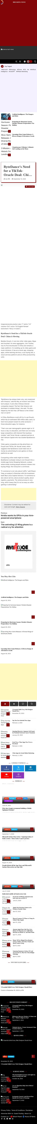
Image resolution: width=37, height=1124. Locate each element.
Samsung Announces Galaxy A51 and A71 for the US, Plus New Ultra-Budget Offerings (23, 952)
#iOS (24, 69)
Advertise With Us (7, 1113)
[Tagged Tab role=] (32, 704)
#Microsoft (4, 69)
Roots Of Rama (30, 1116)
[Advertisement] (18, 91)
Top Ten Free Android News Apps (21, 720)
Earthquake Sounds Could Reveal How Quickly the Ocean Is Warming (23, 1097)
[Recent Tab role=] (14, 704)
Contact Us (5, 1116)
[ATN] (18, 548)
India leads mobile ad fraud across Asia (14, 894)
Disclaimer (29, 1110)
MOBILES (19, 798)
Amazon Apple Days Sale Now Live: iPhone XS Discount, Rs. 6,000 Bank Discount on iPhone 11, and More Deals (23, 931)
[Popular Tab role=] (5, 704)
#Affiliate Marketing (22, 71)
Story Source (20, 507)
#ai (28, 69)
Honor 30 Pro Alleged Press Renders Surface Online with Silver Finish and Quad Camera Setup (23, 942)
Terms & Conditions (18, 1110)
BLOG (6, 798)
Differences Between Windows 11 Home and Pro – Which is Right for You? (24, 1017)
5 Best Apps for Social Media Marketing (23, 753)
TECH (25, 798)
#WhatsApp (12, 69)
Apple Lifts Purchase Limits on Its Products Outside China (22, 908)
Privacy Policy (6, 1110)
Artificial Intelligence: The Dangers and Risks (15, 597)
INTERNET (12, 798)
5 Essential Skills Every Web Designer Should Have (16, 987)
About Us (28, 1113)
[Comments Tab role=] (23, 704)
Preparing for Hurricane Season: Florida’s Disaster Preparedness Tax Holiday (23, 123)
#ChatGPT (12, 71)
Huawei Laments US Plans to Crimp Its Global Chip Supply (23, 919)
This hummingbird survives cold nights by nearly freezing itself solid (23, 1075)
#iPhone (19, 69)
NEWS (20, 886)
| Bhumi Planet (16, 1116)
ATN (9, 179)
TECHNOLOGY (8, 800)
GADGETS (7, 829)
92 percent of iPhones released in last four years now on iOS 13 (23, 897)
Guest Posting (19, 1113)
